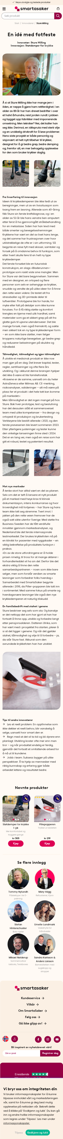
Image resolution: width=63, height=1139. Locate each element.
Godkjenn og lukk (37, 1132)
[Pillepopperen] (47, 809)
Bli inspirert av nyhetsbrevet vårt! (31, 1047)
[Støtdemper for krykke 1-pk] (16, 809)
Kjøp (15, 843)
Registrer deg (50, 1053)
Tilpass (19, 1132)
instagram (46, 1039)
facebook (37, 1039)
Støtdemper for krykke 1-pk (16, 826)
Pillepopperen (47, 824)
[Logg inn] (13, 1039)
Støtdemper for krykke (39, 45)
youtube (55, 1039)
